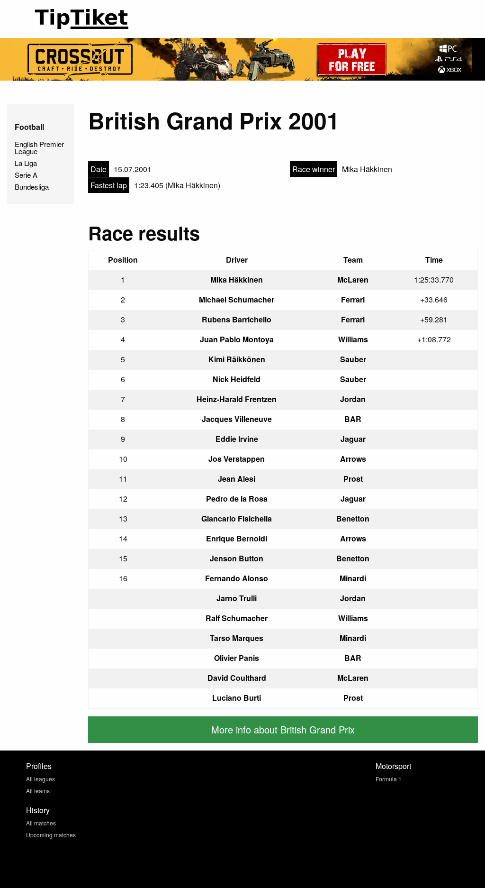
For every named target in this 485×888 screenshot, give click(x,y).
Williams (353, 339)
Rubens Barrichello (236, 319)
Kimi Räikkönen (236, 359)
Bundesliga (32, 187)
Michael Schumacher (236, 299)
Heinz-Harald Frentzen (237, 399)
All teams (38, 791)
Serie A (26, 175)
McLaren (352, 279)
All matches (41, 823)
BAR (352, 418)
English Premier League (39, 147)
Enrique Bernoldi (236, 538)
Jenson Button (236, 558)
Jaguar (353, 438)
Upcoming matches (51, 835)
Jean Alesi (236, 478)
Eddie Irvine (237, 438)
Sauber (353, 359)
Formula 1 (389, 779)
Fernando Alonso (236, 578)
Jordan (353, 399)
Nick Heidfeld (236, 379)
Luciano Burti (236, 697)
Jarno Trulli (236, 598)
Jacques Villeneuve (237, 418)
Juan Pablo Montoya (237, 339)
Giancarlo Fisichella (236, 518)
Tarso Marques (236, 637)
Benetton (352, 518)
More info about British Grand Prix (283, 729)
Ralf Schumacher (237, 618)
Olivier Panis (236, 657)
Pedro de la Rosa (237, 498)
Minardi (353, 578)
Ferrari (353, 299)
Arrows (353, 458)
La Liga (26, 163)
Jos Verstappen (236, 458)
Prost (353, 478)
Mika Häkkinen (236, 279)
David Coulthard (236, 677)
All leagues (40, 779)
